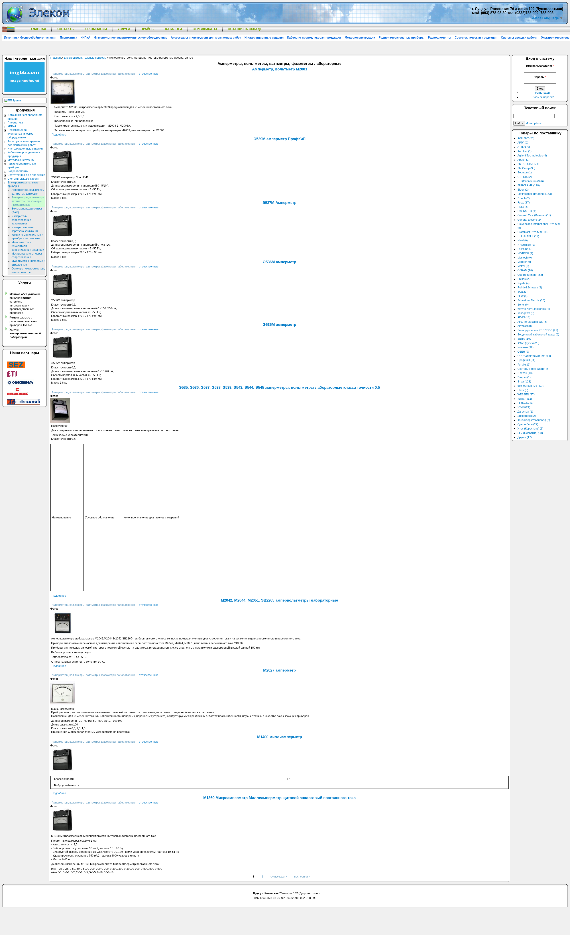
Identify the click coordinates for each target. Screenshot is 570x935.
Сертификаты (205, 29)
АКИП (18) (523, 317)
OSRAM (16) (525, 270)
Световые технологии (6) (533, 368)
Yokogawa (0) (525, 313)
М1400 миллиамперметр (279, 737)
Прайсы (148, 29)
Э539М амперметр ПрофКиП (279, 139)
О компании (96, 29)
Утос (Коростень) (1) (530, 428)
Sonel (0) (523, 304)
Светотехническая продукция (476, 37)
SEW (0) (522, 296)
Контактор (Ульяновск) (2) (533, 420)
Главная (38, 29)
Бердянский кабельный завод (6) (538, 334)
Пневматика (68, 37)
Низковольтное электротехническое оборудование (130, 37)
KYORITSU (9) (526, 244)
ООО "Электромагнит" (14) (534, 356)
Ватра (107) (524, 338)
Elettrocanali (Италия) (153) (534, 193)
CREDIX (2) (524, 177)
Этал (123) (524, 381)
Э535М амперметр (279, 325)
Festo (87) (523, 202)
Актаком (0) (524, 326)
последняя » (302, 876)
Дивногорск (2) (526, 415)
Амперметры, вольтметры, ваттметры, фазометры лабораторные (94, 73)
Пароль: (540, 77)
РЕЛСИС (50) (525, 403)
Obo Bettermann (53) (530, 274)
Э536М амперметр (279, 262)
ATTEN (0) (523, 146)
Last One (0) (524, 249)
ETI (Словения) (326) (530, 181)
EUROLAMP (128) (528, 185)
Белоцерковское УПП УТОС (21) (537, 330)
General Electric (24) (529, 219)
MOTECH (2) (525, 253)
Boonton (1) (524, 172)
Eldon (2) (523, 189)
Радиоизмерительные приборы (401, 37)
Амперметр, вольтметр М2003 (279, 69)
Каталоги (173, 29)
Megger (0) (524, 261)
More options (534, 123)
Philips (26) (524, 279)
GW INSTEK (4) (526, 211)
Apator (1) (523, 159)
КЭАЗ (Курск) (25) (528, 343)
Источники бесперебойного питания (30, 37)
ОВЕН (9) (523, 351)
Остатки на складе (245, 29)
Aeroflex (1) (524, 151)
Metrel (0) (523, 266)
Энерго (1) (524, 377)
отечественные (149, 73)
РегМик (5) (523, 364)
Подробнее (59, 134)
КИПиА (85, 37)
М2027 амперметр (279, 670)
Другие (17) (524, 437)
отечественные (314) (530, 385)
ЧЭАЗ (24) (523, 407)
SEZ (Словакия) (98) (530, 433)
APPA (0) (522, 142)
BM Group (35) (526, 168)
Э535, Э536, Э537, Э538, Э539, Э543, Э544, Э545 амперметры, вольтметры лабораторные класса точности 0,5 (279, 387)
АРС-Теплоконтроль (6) (532, 321)
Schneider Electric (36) (531, 300)
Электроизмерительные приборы (84, 57)
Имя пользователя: (540, 66)
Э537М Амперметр (279, 203)
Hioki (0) (522, 240)
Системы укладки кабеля (519, 37)
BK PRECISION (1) (528, 164)
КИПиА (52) (524, 398)
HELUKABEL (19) (528, 236)
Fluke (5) (522, 206)
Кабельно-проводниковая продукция (314, 37)
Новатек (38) (525, 347)
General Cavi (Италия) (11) (534, 215)
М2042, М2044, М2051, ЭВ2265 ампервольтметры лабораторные (279, 600)
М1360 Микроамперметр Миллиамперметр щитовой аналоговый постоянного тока (279, 798)
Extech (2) (523, 198)
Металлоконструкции (360, 37)
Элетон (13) (525, 373)
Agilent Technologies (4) (532, 155)
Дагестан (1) (525, 411)
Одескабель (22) (527, 424)
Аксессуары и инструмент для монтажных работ (206, 37)
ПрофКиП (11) (526, 360)
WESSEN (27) (526, 394)
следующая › (279, 876)
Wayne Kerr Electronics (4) (533, 308)
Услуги (124, 29)
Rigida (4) (523, 283)
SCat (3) (522, 291)
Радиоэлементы (439, 37)
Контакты (66, 29)
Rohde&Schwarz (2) (529, 287)
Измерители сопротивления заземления (21, 220)
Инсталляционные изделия (264, 37)
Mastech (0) (524, 257)
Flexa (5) (522, 390)
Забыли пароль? (543, 97)
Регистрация (543, 92)
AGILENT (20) (525, 138)
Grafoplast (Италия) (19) (532, 232)
